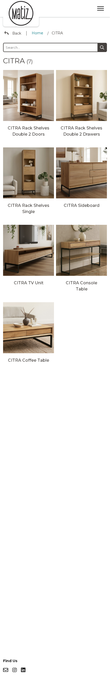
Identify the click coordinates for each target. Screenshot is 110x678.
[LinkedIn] (23, 670)
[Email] (5, 670)
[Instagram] (14, 670)
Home (37, 33)
